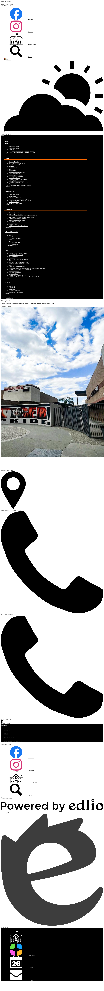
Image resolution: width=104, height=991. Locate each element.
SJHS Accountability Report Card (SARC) (23, 151)
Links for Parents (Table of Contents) (18, 253)
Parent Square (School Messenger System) (20, 200)
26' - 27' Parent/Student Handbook (17, 163)
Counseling (12, 289)
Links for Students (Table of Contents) (18, 179)
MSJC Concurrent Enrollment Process (18, 226)
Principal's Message (14, 146)
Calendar (30, 967)
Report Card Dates (13, 183)
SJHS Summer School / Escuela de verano (20, 185)
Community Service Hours (16, 175)
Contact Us (12, 286)
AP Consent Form (13, 256)
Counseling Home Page (15, 212)
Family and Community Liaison (17, 266)
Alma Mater (12, 166)
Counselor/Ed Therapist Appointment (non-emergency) (23, 215)
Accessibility (7, 730)
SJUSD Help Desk (14, 202)
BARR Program (13, 169)
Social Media (12, 287)
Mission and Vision (14, 148)
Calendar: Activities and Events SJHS (18, 262)
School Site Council (14, 271)
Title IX (6, 734)
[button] (6, 143)
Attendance (12, 258)
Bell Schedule (12, 170)
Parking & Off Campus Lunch (16, 181)
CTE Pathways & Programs (16, 176)
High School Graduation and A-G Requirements (21, 217)
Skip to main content (6, 1)
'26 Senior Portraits (14, 162)
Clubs (10, 239)
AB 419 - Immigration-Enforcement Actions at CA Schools (24, 277)
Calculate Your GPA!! (14, 221)
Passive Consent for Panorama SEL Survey (20, 269)
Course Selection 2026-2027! (16, 214)
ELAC (10, 265)
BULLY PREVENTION (10, 737)
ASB (10, 241)
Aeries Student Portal (14, 165)
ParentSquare (31, 955)
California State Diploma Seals (17, 172)
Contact (30, 980)
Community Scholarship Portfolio (17, 218)
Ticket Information (17, 236)
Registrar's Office (13, 223)
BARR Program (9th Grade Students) (18, 259)
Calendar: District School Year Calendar (19, 263)
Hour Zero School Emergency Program (19, 199)
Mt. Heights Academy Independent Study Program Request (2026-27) (27, 268)
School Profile (12, 149)
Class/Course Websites (14, 173)
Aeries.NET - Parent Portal (16, 255)
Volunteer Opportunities (15, 272)
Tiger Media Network (14, 290)
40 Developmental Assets (15, 203)
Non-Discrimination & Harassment (13, 741)
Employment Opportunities (16, 292)
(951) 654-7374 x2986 (10, 614)
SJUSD (30, 942)
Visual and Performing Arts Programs (18, 182)
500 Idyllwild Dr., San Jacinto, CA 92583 (11, 510)
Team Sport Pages (16, 238)
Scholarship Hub (13, 224)
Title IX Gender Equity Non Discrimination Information (23, 152)
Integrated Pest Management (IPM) (18, 275)
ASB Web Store (16, 242)
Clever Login (12, 196)
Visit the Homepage (6, 306)
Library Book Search (14, 178)
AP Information (13, 167)
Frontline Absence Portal (15, 197)
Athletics (11, 235)
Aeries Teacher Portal (14, 194)
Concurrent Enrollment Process (17, 220)
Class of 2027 (15, 244)
